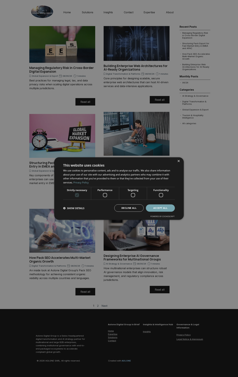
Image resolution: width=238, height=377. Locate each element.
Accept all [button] (160, 207)
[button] (73, 208)
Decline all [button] (128, 207)
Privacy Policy (81, 182)
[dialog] (119, 188)
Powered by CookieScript (162, 216)
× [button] (178, 161)
